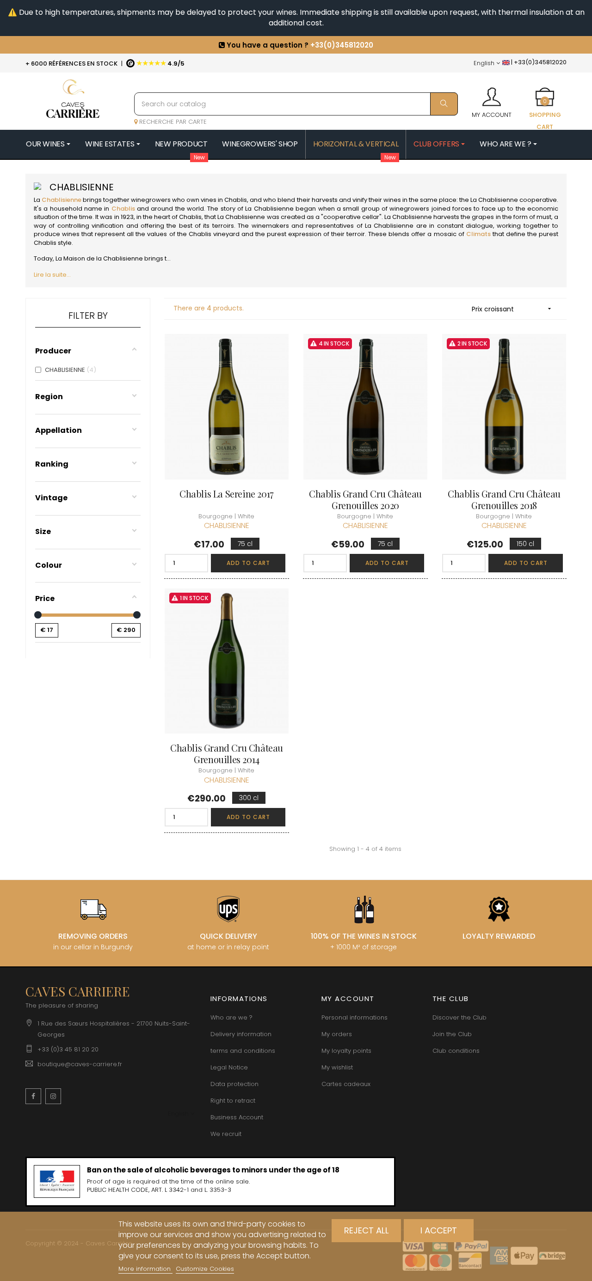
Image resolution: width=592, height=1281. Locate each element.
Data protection (234, 1084)
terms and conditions (242, 1050)
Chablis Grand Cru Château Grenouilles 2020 (365, 499)
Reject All (366, 1230)
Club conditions (456, 1050)
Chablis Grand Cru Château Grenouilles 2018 (504, 499)
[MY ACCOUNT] (492, 94)
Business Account (236, 1117)
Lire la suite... (52, 274)
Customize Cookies (205, 1268)
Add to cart (248, 563)
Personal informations (354, 1017)
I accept (438, 1230)
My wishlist (337, 1067)
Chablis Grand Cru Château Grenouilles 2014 (226, 753)
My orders (336, 1034)
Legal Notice (229, 1067)
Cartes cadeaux (345, 1084)
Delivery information (240, 1034)
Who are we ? (231, 1017)
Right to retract (232, 1100)
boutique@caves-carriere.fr (79, 1064)
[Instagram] (53, 1096)
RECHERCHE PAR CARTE (172, 121)
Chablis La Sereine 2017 (226, 493)
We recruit (225, 1133)
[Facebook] (33, 1096)
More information (145, 1268)
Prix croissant (512, 309)
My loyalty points (346, 1050)
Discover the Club (459, 1017)
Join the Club (452, 1034)
